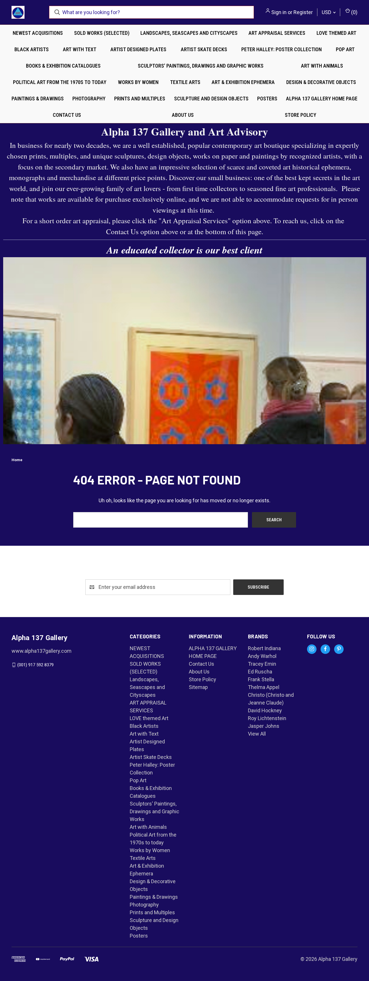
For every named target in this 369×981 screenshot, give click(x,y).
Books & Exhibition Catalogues (63, 66)
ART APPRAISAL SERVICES (276, 33)
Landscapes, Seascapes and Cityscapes (189, 33)
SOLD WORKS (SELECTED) (101, 33)
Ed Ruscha (260, 672)
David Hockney (265, 710)
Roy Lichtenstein (267, 718)
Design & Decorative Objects (321, 82)
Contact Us (67, 115)
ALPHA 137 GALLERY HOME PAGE (321, 99)
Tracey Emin (262, 664)
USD (327, 12)
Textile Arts (185, 82)
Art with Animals (322, 66)
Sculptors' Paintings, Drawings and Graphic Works (200, 66)
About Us (183, 115)
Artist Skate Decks (204, 49)
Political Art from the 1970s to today (59, 82)
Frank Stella (261, 679)
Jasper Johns (263, 726)
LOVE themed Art (336, 33)
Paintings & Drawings (38, 99)
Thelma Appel (263, 687)
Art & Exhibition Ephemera (243, 82)
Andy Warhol (262, 656)
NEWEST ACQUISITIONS (38, 33)
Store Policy (300, 115)
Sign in (279, 12)
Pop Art (345, 49)
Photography (89, 99)
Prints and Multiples (139, 99)
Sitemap (198, 687)
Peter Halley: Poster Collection (281, 49)
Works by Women (138, 82)
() (353, 12)
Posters (267, 99)
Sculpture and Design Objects (211, 99)
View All (257, 734)
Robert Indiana (264, 648)
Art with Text (79, 49)
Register (303, 12)
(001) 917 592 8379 (35, 664)
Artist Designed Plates (138, 49)
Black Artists (31, 49)
